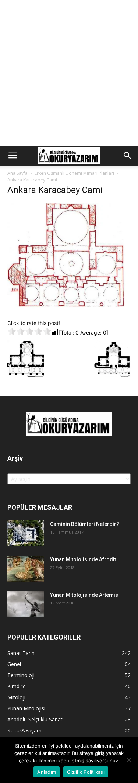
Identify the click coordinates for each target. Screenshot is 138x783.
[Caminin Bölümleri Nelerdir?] (25, 533)
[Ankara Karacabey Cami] (69, 311)
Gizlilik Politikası (86, 772)
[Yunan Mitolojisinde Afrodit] (25, 569)
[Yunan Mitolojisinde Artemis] (25, 604)
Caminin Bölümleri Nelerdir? (84, 524)
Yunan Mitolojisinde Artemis (84, 595)
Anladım (46, 772)
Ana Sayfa (17, 173)
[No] (128, 759)
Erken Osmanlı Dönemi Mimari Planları (74, 173)
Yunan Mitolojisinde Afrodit (83, 559)
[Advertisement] (69, 73)
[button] (12, 156)
